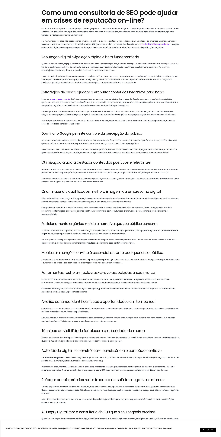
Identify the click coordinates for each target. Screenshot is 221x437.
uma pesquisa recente (60, 99)
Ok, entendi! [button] (208, 430)
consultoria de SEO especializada (154, 44)
